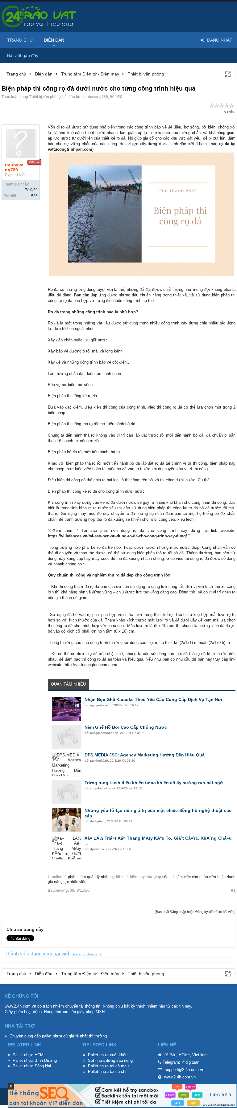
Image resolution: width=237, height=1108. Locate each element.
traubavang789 (95, 97)
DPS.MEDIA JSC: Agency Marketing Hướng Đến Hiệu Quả (145, 754)
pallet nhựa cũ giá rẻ (60, 1036)
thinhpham (97, 821)
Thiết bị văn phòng (45, 97)
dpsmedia (97, 849)
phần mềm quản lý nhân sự (92, 877)
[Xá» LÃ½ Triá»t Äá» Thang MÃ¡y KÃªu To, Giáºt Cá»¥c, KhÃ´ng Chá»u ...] (66, 848)
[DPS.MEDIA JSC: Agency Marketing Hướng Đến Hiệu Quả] (66, 764)
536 (34, 196)
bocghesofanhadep (104, 733)
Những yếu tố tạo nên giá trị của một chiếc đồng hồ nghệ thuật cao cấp (158, 813)
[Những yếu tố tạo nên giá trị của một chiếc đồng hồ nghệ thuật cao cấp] (66, 820)
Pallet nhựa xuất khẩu (107, 1055)
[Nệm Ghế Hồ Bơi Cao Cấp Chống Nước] (66, 737)
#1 (233, 890)
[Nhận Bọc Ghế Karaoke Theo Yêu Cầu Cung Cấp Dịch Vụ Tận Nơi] (66, 709)
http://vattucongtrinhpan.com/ (91, 664)
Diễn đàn (54, 40)
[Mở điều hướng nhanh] (227, 74)
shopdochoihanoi (102, 788)
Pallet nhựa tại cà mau (108, 1066)
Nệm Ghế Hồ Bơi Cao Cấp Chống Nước (126, 727)
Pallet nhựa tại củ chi (107, 1071)
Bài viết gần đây (22, 55)
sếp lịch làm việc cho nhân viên (189, 877)
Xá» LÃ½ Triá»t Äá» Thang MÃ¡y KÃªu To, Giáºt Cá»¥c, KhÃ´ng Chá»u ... (158, 841)
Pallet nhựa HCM (28, 1055)
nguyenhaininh (100, 705)
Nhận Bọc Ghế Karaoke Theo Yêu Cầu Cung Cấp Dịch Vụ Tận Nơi (153, 699)
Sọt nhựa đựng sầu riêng (110, 1060)
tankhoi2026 (99, 760)
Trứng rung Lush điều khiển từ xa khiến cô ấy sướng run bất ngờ (154, 782)
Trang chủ (20, 40)
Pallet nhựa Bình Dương (35, 1060)
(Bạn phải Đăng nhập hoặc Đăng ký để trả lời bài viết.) (195, 912)
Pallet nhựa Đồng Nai (32, 1066)
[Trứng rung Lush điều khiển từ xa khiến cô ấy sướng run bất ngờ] (66, 792)
